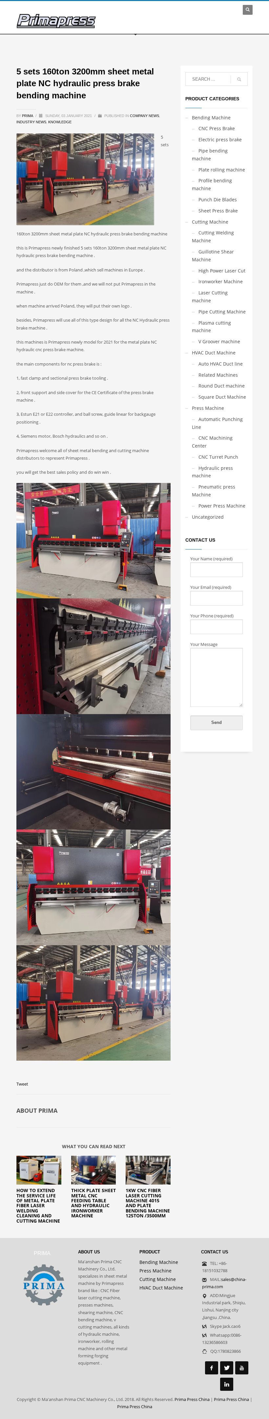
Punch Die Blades (217, 199)
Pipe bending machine (210, 155)
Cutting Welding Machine (213, 237)
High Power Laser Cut (221, 271)
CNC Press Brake (216, 128)
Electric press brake (220, 139)
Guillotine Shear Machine (213, 256)
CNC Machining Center (212, 442)
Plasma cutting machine (211, 327)
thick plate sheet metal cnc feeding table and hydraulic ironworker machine (93, 1203)
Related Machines (218, 375)
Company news (144, 116)
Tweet (22, 1084)
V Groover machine (219, 341)
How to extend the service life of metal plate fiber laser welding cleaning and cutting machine (38, 1205)
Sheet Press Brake (218, 211)
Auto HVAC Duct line (220, 364)
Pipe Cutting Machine (222, 312)
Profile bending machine (212, 184)
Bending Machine (211, 117)
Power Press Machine (221, 506)
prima (28, 116)
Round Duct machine (221, 386)
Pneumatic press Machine (213, 491)
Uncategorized (208, 517)
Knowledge (60, 122)
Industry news (31, 122)
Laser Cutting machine (210, 297)
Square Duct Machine (222, 397)
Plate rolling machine (221, 170)
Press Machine (208, 408)
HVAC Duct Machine (214, 353)
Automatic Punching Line (217, 423)
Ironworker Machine (220, 281)
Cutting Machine (210, 222)
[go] (239, 79)
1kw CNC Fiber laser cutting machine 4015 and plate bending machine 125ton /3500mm (148, 1203)
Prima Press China (192, 1399)
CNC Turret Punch (218, 457)
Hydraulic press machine (212, 472)
